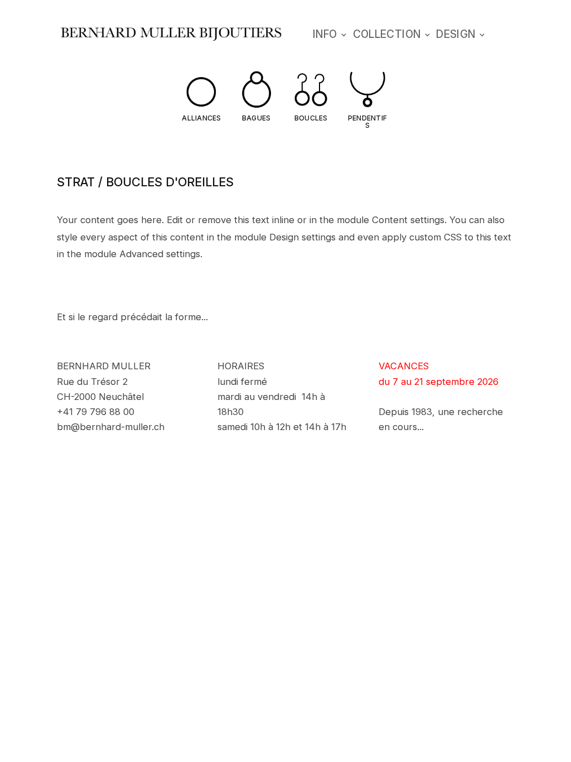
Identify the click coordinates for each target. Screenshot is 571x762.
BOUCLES (311, 118)
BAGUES (256, 118)
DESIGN (455, 36)
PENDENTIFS (367, 121)
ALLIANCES (201, 118)
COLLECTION (387, 36)
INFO (325, 36)
